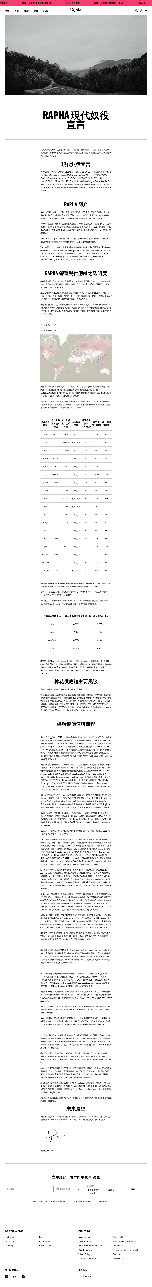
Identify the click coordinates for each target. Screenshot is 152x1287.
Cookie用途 (112, 1201)
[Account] (141, 10)
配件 (36, 10)
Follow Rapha (11, 1270)
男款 (16, 10)
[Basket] (145, 10)
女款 (26, 10)
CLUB (45, 10)
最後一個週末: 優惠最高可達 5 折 (37, 3)
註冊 (133, 1189)
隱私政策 (93, 1201)
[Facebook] (6, 1277)
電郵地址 (10, 1189)
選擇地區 (82, 1270)
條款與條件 (69, 1201)
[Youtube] (23, 1277)
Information (84, 1231)
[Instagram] (15, 1277)
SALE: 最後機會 (73, 3)
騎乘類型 (90, 1186)
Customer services (14, 1231)
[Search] (136, 10)
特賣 (7, 10)
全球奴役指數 (103, 389)
